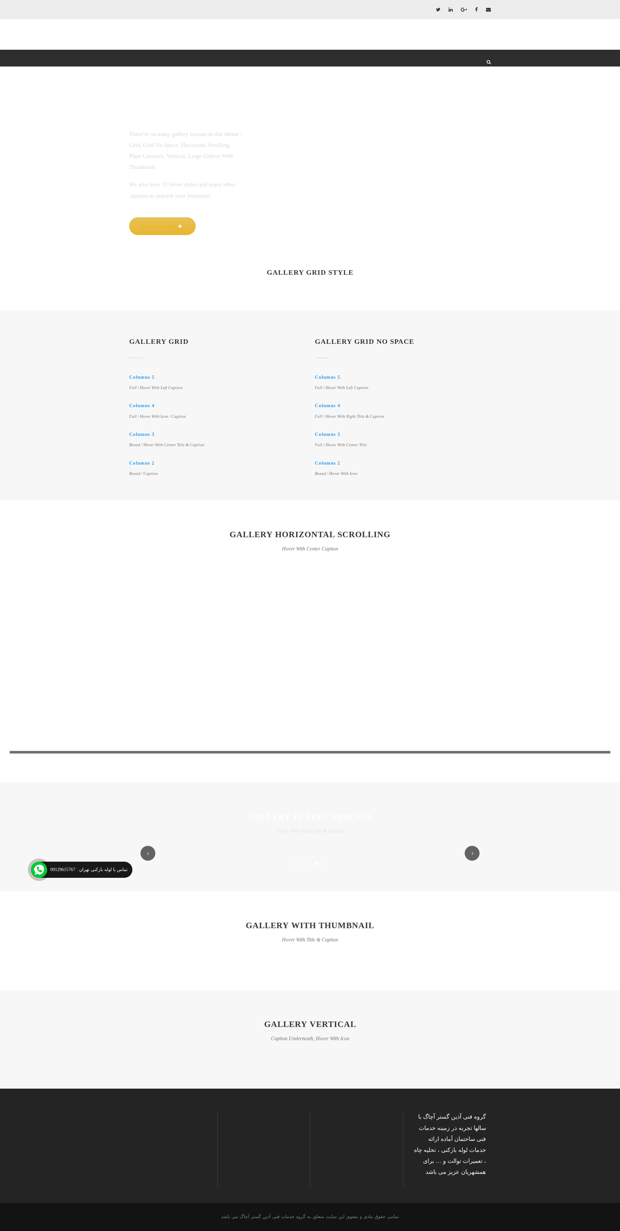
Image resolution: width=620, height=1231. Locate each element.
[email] (488, 9)
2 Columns (142, 463)
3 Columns (142, 434)
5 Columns (142, 377)
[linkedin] (451, 9)
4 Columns (142, 405)
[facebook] (476, 9)
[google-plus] (464, 9)
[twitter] (438, 9)
